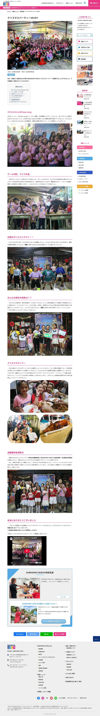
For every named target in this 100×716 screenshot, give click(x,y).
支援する (95, 3)
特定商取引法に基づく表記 (73, 681)
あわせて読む (63, 596)
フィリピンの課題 (83, 190)
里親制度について (71, 655)
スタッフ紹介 (42, 662)
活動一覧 (41, 677)
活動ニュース (69, 3)
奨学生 (40, 654)
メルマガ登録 (62, 698)
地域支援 (22, 11)
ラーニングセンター (84, 154)
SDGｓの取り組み (83, 182)
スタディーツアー (83, 179)
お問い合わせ (78, 3)
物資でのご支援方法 (71, 657)
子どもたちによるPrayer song (21, 90)
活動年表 (41, 671)
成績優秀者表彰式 (15, 100)
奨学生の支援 (82, 151)
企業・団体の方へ (71, 646)
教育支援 (81, 147)
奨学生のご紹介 (85, 47)
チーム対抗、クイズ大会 (17, 92)
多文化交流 (82, 172)
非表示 (20, 87)
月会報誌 (41, 660)
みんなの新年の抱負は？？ (17, 96)
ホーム (9, 11)
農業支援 (81, 168)
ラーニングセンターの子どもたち (47, 657)
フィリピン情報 (83, 186)
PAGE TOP (96, 639)
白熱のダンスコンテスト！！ (18, 94)
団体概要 (83, 59)
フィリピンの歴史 (83, 193)
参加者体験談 (82, 176)
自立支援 (81, 165)
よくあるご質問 (70, 673)
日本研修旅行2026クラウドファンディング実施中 (19, 8)
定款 (40, 665)
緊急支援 (81, 162)
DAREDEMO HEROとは (47, 3)
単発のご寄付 (53, 621)
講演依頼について (71, 648)
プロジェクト (59, 3)
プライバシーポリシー (72, 698)
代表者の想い (42, 651)
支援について (84, 41)
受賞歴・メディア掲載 (44, 692)
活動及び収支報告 (43, 668)
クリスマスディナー (16, 98)
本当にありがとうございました (19, 101)
